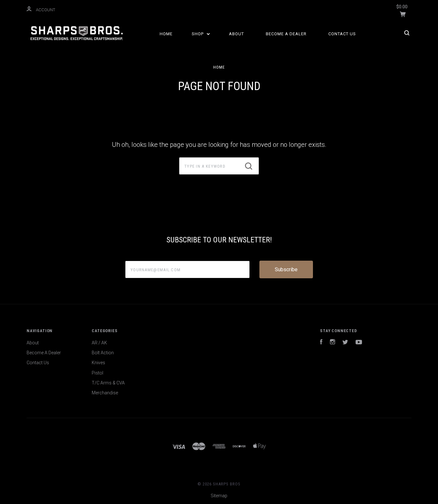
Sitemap (219, 495)
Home (166, 33)
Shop (198, 33)
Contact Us (342, 33)
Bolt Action (103, 352)
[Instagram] (332, 342)
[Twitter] (345, 342)
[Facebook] (321, 342)
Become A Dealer (286, 33)
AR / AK (99, 342)
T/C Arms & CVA (108, 382)
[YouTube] (359, 342)
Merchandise (105, 392)
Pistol (97, 372)
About (236, 33)
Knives (98, 362)
